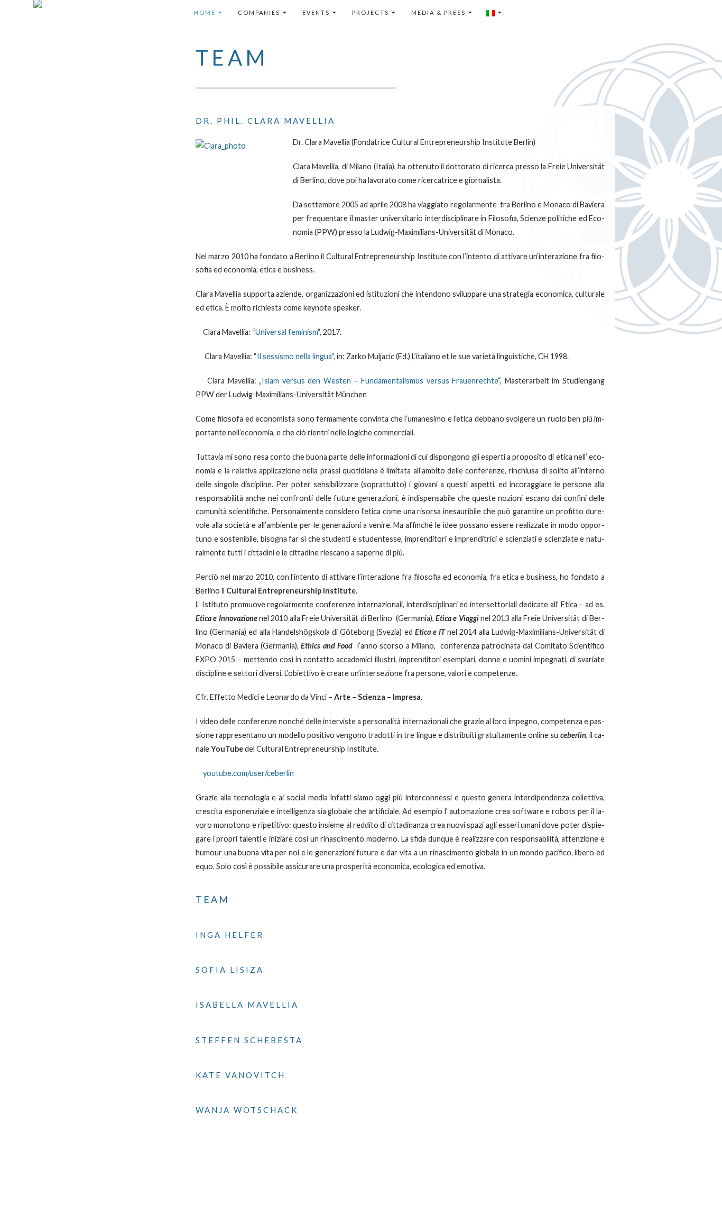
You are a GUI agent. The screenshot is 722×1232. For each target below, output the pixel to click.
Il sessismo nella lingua (294, 356)
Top (697, 1207)
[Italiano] (494, 12)
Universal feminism (286, 331)
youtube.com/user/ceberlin (248, 773)
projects (370, 12)
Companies (259, 12)
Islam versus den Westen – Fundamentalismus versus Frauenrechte (380, 380)
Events (316, 12)
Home (205, 12)
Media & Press (438, 12)
